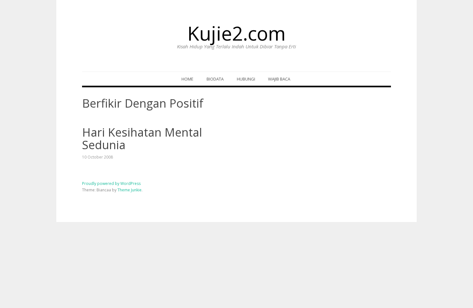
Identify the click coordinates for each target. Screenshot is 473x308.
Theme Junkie (129, 190)
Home (187, 79)
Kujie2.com (236, 33)
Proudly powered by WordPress (111, 183)
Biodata (215, 79)
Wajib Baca (279, 79)
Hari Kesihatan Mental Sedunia (142, 138)
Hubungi (246, 79)
